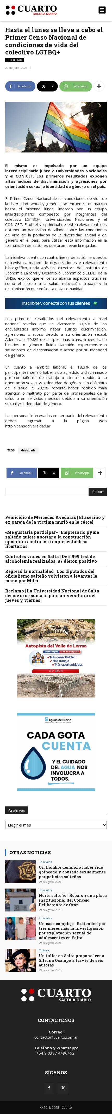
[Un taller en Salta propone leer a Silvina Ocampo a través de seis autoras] (20, 960)
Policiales (45, 861)
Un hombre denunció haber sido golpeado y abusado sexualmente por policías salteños (72, 872)
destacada (28, 450)
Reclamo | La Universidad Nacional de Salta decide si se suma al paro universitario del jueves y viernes (52, 595)
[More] (99, 86)
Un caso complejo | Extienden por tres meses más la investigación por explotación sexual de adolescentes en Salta (72, 930)
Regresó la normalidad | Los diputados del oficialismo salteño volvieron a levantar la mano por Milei (51, 575)
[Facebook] (49, 1088)
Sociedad (14, 60)
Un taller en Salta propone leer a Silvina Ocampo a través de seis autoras (71, 960)
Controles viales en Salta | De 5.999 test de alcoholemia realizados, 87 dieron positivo (51, 559)
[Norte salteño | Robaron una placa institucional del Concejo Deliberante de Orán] (20, 900)
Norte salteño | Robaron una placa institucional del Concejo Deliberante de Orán (73, 900)
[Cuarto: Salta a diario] (40, 10)
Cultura (44, 950)
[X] (63, 1088)
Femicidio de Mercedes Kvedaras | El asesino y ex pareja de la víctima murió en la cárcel (55, 520)
